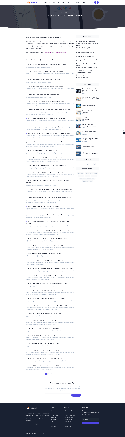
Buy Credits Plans (69, 413)
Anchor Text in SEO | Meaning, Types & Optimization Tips (43, 336)
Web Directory (68, 426)
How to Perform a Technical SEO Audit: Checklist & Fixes (43, 94)
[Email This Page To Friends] (94, 164)
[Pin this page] (87, 164)
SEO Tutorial (67, 424)
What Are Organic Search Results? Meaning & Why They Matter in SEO (47, 306)
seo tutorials (80, 173)
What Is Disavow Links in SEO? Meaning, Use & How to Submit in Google (48, 173)
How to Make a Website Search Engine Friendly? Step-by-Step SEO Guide (48, 214)
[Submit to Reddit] (92, 164)
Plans (53, 2)
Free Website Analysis (61, 52)
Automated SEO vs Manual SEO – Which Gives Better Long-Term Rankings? (90, 90)
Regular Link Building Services (85, 56)
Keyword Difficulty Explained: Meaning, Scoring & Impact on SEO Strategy (48, 246)
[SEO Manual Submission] (37, 408)
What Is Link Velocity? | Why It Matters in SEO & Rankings (44, 79)
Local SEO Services (82, 77)
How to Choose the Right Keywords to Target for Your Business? (45, 86)
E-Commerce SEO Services (84, 72)
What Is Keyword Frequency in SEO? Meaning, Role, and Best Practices (47, 261)
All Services (61, 2)
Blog (84, 2)
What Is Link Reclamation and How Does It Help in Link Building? (45, 366)
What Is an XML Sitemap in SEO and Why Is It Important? (43, 351)
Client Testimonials (56, 424)
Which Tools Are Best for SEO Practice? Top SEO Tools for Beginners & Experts (50, 189)
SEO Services (48, 52)
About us (54, 410)
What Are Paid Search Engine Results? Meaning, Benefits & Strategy (46, 298)
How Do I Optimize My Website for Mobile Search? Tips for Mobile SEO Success (50, 133)
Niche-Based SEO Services (84, 80)
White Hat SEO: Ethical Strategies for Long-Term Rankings (44, 321)
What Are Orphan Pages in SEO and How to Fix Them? (43, 150)
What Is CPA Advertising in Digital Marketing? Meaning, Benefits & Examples (49, 158)
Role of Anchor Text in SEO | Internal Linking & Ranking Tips (44, 313)
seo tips (87, 176)
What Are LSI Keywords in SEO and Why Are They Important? (45, 358)
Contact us (54, 419)
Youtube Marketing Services (84, 70)
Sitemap (54, 426)
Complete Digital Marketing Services (87, 67)
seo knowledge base (87, 181)
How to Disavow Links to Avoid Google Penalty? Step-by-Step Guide (47, 165)
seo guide (94, 176)
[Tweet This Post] (83, 164)
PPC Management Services (84, 75)
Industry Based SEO (69, 419)
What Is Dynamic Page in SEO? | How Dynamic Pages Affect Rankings (47, 64)
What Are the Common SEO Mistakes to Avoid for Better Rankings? (46, 118)
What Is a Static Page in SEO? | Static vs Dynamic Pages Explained (46, 71)
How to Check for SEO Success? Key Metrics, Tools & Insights (45, 206)
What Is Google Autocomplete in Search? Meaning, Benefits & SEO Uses (47, 283)
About (78, 2)
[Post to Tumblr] (90, 164)
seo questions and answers (91, 173)
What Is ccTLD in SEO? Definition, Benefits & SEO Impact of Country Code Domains (50, 268)
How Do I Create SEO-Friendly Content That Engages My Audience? (46, 101)
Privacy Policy (80, 434)
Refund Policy (96, 434)
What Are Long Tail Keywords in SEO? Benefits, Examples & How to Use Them (49, 231)
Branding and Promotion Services (86, 41)
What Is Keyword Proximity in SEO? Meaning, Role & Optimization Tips (47, 238)
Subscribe (90, 423)
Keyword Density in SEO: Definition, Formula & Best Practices (44, 253)
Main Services (55, 413)
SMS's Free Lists (69, 422)
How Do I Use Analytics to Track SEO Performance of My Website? (46, 126)
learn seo (81, 176)
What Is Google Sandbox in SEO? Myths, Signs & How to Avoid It (46, 291)
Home (58, 27)
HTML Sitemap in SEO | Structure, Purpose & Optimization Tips (45, 343)
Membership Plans (69, 410)
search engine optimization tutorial (87, 178)
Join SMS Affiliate (69, 417)
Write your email (86, 417)
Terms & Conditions (88, 434)
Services (46, 2)
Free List (70, 2)
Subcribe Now (76, 395)
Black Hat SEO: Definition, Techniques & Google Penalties (43, 328)
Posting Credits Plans (70, 415)
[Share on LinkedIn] (85, 164)
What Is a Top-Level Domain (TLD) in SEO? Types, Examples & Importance (48, 276)
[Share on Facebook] (80, 164)
